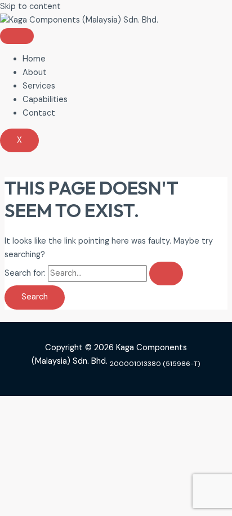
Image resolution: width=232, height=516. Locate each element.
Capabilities (45, 99)
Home (34, 59)
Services (39, 86)
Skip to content (30, 6)
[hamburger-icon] (17, 36)
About (35, 72)
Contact (39, 113)
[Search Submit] (166, 274)
